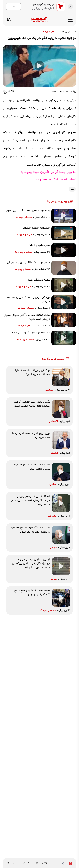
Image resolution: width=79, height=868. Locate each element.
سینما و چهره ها (50, 32)
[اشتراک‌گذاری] (63, 863)
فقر (72, 189)
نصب (14, 6)
